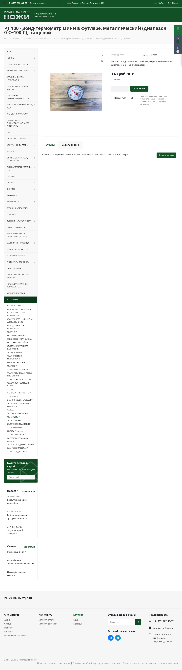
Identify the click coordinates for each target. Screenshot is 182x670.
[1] (112, 55)
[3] (118, 55)
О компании (11, 614)
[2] (115, 55)
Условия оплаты (47, 619)
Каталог (78, 614)
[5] (123, 55)
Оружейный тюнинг (16, 552)
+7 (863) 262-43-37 (163, 621)
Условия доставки (48, 623)
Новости (8, 627)
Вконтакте (111, 638)
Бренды (77, 623)
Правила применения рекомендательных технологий (150, 663)
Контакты (9, 631)
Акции (7, 619)
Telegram (118, 638)
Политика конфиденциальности (53, 663)
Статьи (8, 623)
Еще (75, 619)
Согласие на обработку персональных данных (96, 663)
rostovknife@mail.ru (163, 627)
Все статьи (29, 546)
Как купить (45, 614)
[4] (120, 55)
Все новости (28, 491)
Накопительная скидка (16, 635)
